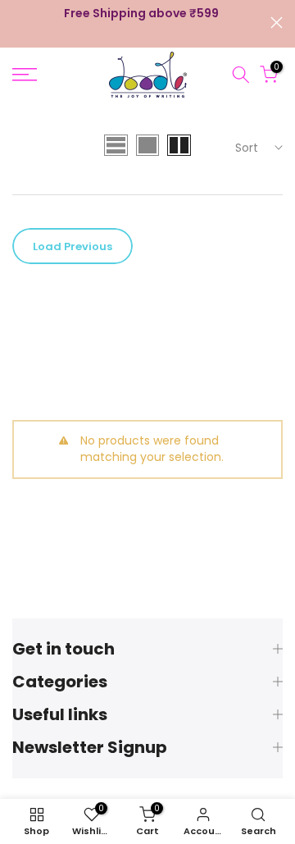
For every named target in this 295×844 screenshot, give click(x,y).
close (276, 22)
